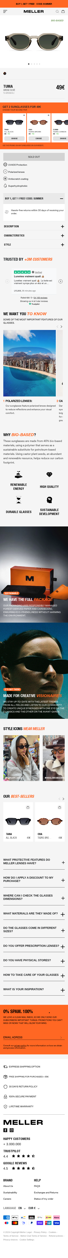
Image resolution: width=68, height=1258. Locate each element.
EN (20, 1208)
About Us (8, 1186)
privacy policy (20, 1045)
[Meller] (34, 11)
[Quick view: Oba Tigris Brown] (48, 116)
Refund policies (56, 1236)
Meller (23, 1232)
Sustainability (10, 1192)
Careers (7, 1198)
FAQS (37, 1186)
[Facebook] (5, 1130)
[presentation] (57, 326)
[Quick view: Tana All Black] (24, 116)
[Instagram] (12, 1130)
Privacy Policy (40, 1232)
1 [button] (28, 64)
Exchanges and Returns (46, 1192)
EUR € (32, 1208)
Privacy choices (10, 1240)
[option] (34, 41)
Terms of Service (10, 1236)
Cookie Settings (27, 1240)
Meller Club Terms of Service (33, 1236)
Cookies (52, 1232)
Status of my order (43, 1198)
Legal (29, 1232)
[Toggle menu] (5, 11)
